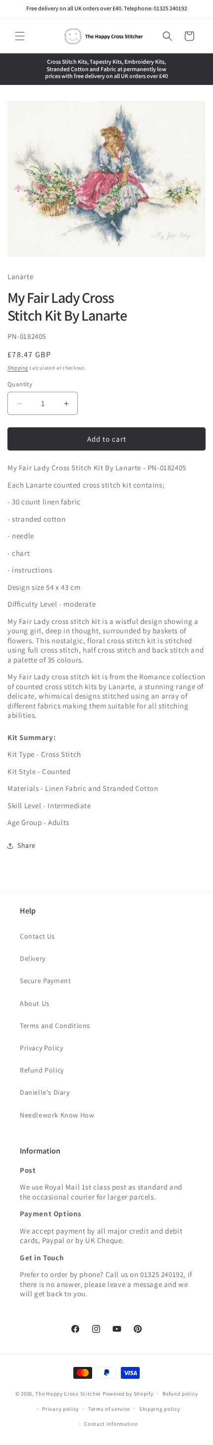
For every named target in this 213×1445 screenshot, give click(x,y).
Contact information (111, 1423)
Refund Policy (42, 1070)
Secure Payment (45, 980)
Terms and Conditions (55, 1025)
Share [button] (26, 845)
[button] (20, 36)
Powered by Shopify (128, 1393)
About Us (35, 1003)
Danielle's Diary (45, 1092)
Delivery (33, 958)
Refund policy (180, 1393)
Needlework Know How (57, 1115)
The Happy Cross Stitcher (68, 1393)
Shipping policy (159, 1408)
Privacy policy (60, 1408)
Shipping (17, 368)
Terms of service (109, 1408)
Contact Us (37, 936)
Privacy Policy (41, 1047)
